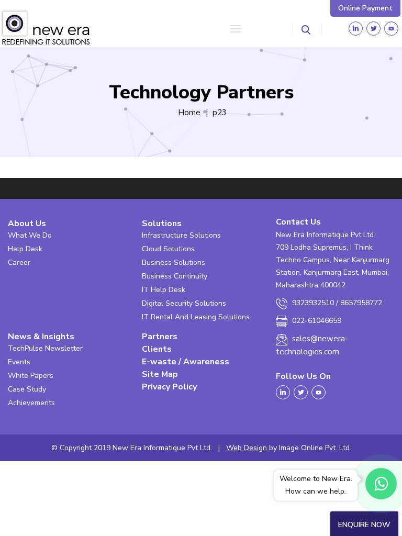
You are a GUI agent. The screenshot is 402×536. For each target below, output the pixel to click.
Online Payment (365, 8)
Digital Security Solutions (184, 303)
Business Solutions (173, 262)
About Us (27, 223)
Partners (159, 336)
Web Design (246, 448)
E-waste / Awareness (185, 361)
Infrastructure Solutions (181, 235)
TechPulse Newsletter (45, 348)
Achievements (31, 403)
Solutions (162, 223)
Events (19, 362)
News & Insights (41, 336)
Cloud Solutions (168, 249)
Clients (157, 349)
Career (19, 262)
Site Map (160, 374)
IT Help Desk (163, 290)
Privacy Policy (169, 387)
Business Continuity (174, 276)
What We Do (30, 235)
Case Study (27, 389)
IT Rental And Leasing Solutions (196, 317)
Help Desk (25, 249)
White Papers (30, 376)
